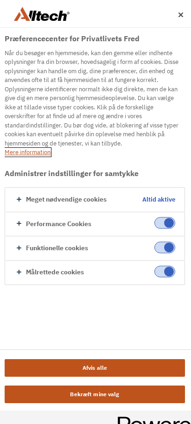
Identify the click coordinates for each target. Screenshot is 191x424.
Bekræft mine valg (94, 394)
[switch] (164, 223)
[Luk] (181, 15)
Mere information (28, 152)
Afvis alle (95, 367)
